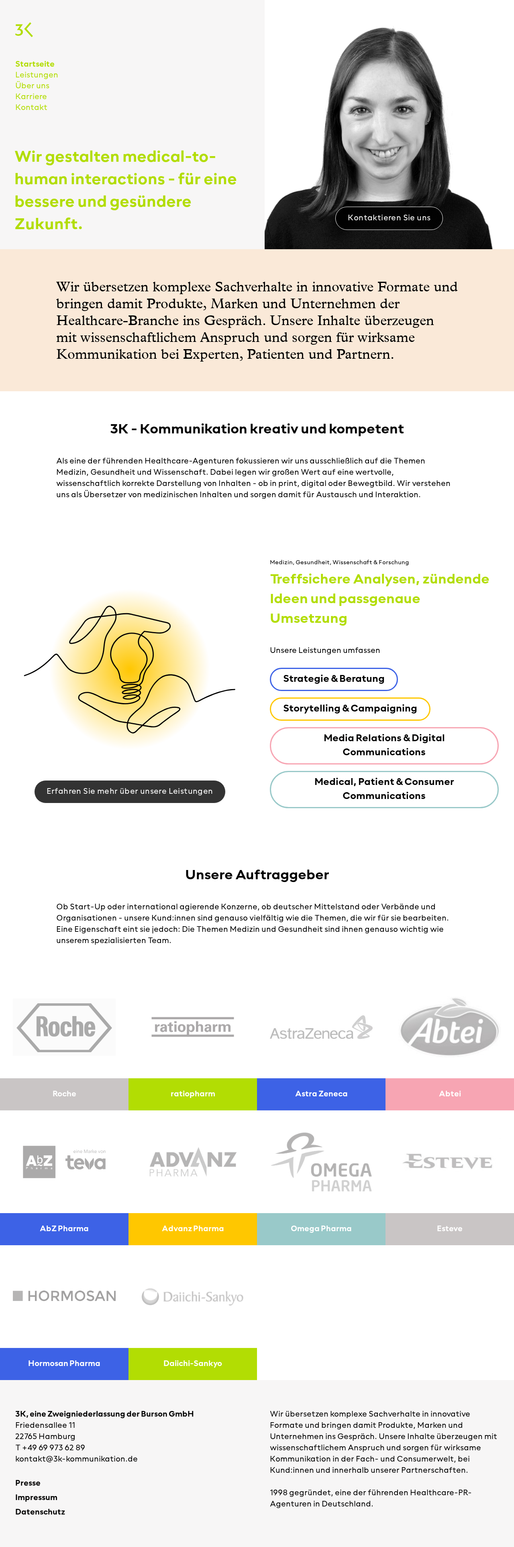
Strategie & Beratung (334, 679)
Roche (64, 1094)
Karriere (31, 97)
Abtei (450, 1094)
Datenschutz (40, 1512)
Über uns (32, 86)
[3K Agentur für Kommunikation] (24, 29)
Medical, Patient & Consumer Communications (384, 789)
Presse (28, 1483)
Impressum (36, 1498)
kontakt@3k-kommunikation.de (76, 1459)
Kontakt (31, 108)
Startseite (35, 64)
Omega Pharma (321, 1229)
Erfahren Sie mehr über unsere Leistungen (130, 791)
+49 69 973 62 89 (53, 1448)
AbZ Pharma (64, 1229)
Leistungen (36, 75)
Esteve (450, 1229)
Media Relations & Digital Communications (384, 745)
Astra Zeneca (321, 1094)
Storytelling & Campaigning (350, 709)
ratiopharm (193, 1094)
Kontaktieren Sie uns (389, 218)
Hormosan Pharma (64, 1364)
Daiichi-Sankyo (192, 1364)
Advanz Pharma (193, 1229)
